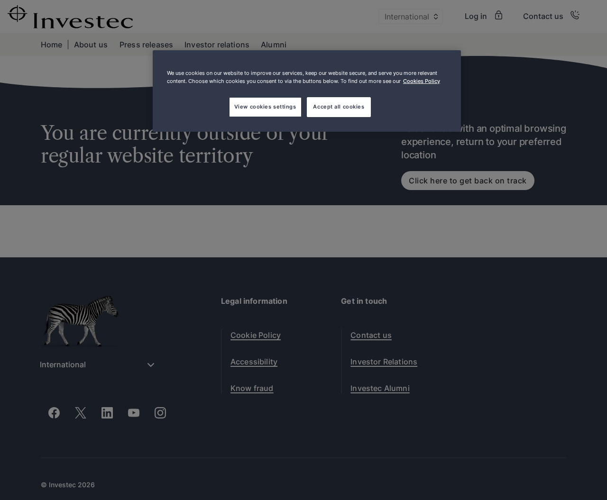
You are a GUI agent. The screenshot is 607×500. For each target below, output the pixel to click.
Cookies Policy (421, 81)
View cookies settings (265, 106)
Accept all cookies (338, 106)
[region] (307, 91)
